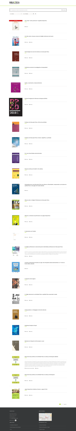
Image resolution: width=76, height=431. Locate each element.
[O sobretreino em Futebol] (15, 236)
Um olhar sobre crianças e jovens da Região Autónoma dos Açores (39, 36)
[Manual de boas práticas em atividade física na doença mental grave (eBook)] (15, 360)
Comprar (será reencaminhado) (29, 368)
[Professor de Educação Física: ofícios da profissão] (15, 127)
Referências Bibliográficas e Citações (44, 427)
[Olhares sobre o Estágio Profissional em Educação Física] (15, 205)
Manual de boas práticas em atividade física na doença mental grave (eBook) (41, 356)
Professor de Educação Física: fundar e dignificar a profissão (38, 137)
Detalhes (26, 26)
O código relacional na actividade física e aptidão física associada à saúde (41, 294)
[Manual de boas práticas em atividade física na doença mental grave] (15, 378)
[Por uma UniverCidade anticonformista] (15, 158)
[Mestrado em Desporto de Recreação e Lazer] (15, 345)
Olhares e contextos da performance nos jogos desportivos (37, 215)
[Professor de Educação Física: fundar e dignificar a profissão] (15, 142)
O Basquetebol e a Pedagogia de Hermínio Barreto (35, 309)
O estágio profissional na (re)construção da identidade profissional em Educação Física (44, 246)
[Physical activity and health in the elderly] (15, 173)
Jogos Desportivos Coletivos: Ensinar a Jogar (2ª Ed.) (36, 389)
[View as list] (35, 14)
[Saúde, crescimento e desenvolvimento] (15, 87)
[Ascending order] (21, 14)
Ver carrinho (64, 10)
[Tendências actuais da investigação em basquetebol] (15, 72)
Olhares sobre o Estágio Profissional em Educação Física (37, 200)
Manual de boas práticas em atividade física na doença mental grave (40, 374)
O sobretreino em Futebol (30, 231)
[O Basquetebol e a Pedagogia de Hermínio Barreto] (15, 314)
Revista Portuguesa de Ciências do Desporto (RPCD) (36, 98)
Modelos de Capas (42, 429)
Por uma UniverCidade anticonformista (33, 153)
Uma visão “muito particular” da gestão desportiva (36, 20)
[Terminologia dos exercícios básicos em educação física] (15, 56)
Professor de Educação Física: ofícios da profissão (36, 122)
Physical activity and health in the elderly (34, 168)
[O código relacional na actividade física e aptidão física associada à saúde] (15, 299)
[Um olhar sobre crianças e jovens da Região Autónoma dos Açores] (15, 41)
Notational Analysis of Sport (31, 325)
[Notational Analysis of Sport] (15, 330)
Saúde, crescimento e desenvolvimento (33, 82)
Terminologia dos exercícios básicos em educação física (37, 51)
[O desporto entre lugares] (15, 283)
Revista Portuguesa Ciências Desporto (15, 427)
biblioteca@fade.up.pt (14, 418)
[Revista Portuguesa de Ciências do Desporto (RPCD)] (15, 107)
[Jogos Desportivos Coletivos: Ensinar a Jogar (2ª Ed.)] (15, 394)
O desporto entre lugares (30, 278)
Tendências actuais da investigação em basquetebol (36, 67)
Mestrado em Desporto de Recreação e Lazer (34, 341)
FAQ (10, 429)
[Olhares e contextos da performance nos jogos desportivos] (15, 220)
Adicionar (26, 42)
